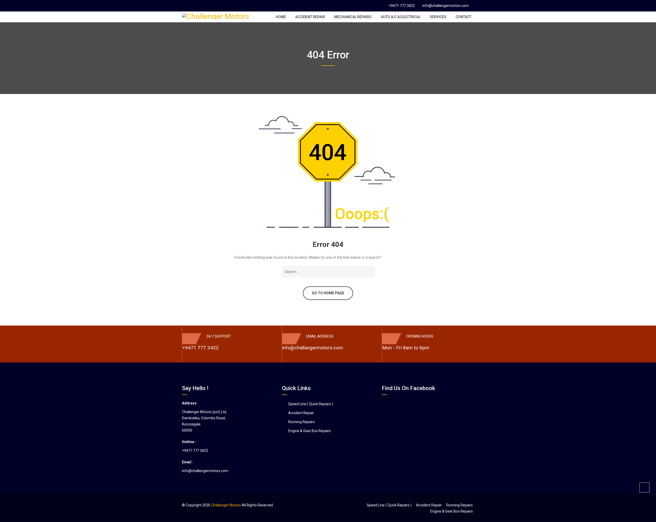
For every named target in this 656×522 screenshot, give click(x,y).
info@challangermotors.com (312, 348)
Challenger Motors (226, 505)
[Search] (370, 271)
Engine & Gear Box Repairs (309, 431)
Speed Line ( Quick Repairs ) (310, 404)
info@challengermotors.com (445, 6)
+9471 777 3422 (402, 6)
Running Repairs (301, 422)
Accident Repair (301, 413)
